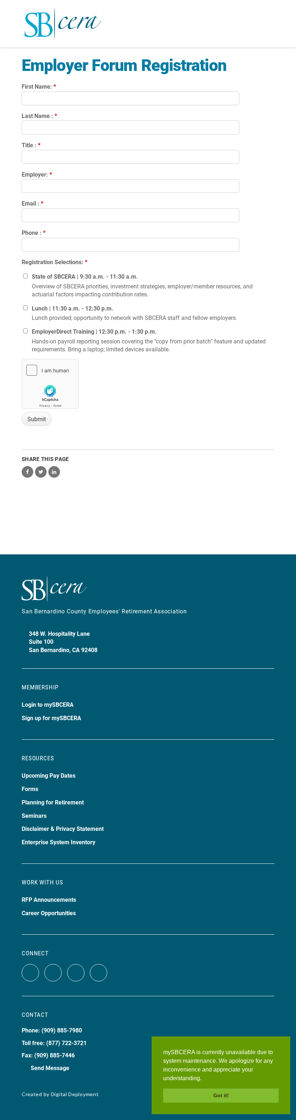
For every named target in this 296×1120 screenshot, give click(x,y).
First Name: (39, 86)
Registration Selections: (54, 262)
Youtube (75, 972)
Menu (268, 23)
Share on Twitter (41, 472)
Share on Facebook (27, 472)
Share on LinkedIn (54, 472)
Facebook (30, 972)
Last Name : (39, 115)
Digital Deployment (75, 1094)
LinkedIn (98, 972)
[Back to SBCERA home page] (63, 19)
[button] (204, 1079)
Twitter (53, 972)
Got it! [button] (221, 1095)
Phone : (33, 232)
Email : (32, 203)
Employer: (37, 174)
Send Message (50, 1068)
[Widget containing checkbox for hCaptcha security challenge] (50, 384)
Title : (31, 145)
